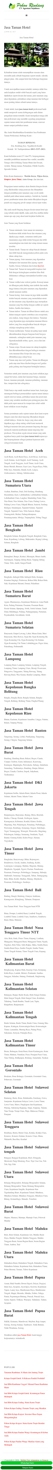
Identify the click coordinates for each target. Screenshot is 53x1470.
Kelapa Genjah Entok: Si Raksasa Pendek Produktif (24, 1378)
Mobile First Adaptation (30, 1460)
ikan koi (41, 265)
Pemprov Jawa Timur (12, 179)
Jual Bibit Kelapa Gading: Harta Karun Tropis (22, 1402)
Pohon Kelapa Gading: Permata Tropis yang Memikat (25, 1408)
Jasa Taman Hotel (17, 27)
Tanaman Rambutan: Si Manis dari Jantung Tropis (23, 1372)
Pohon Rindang (26, 6)
